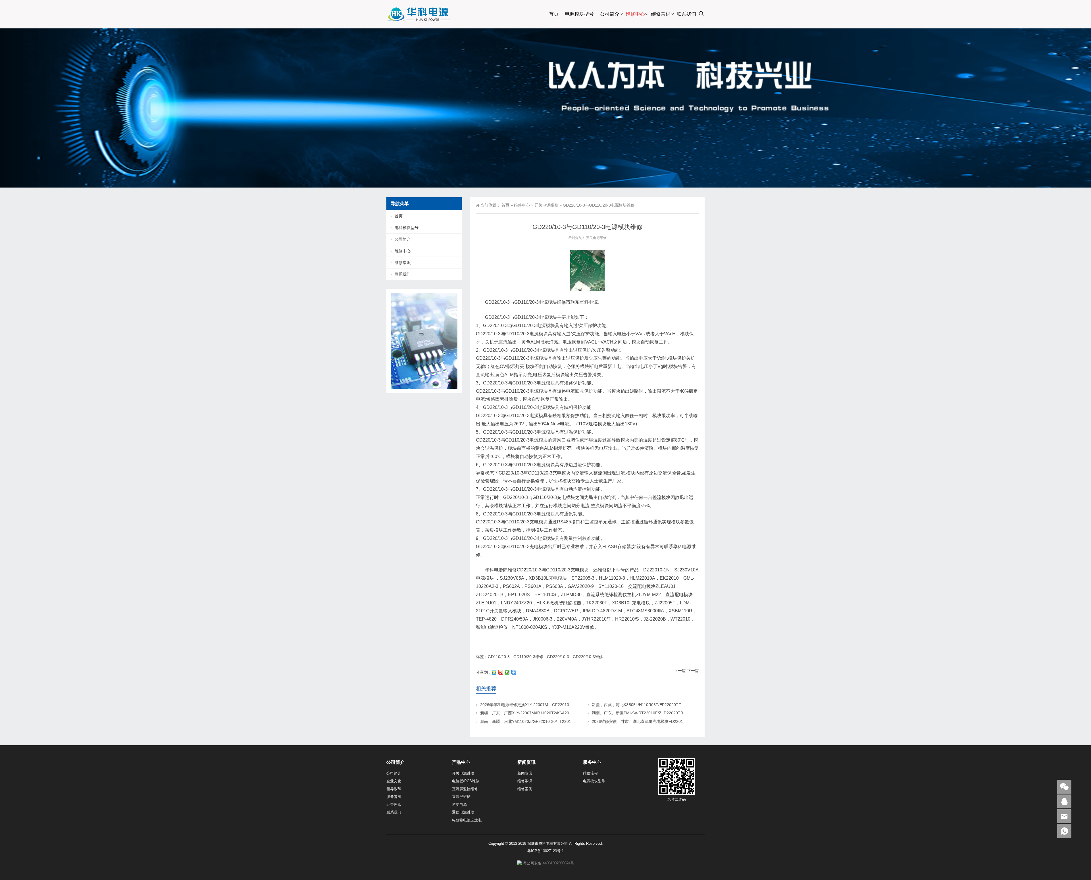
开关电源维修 (546, 205)
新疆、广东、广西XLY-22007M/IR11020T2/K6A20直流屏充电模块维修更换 (546, 713)
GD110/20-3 (499, 656)
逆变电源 (459, 804)
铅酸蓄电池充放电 (467, 820)
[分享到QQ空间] (494, 672)
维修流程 (590, 773)
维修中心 (635, 14)
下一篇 (693, 670)
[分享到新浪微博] (500, 672)
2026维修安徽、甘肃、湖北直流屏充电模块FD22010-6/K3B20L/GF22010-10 (660, 721)
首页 (554, 14)
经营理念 (393, 804)
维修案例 (524, 789)
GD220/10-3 (558, 656)
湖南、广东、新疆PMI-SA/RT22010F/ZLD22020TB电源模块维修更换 (653, 713)
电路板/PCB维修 (465, 781)
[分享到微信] (507, 672)
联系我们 (686, 14)
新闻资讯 (524, 773)
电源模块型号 (579, 14)
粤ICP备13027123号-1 (545, 851)
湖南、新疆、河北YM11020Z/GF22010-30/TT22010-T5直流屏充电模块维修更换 (551, 721)
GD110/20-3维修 (528, 656)
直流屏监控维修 (465, 789)
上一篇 (680, 670)
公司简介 (609, 14)
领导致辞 (393, 789)
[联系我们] (1064, 801)
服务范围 (393, 796)
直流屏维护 (461, 796)
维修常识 (661, 14)
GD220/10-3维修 (588, 656)
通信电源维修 (463, 812)
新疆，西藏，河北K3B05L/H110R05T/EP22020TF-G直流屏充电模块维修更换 (660, 704)
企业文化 (393, 781)
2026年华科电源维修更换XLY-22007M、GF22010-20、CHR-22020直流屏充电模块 (554, 704)
